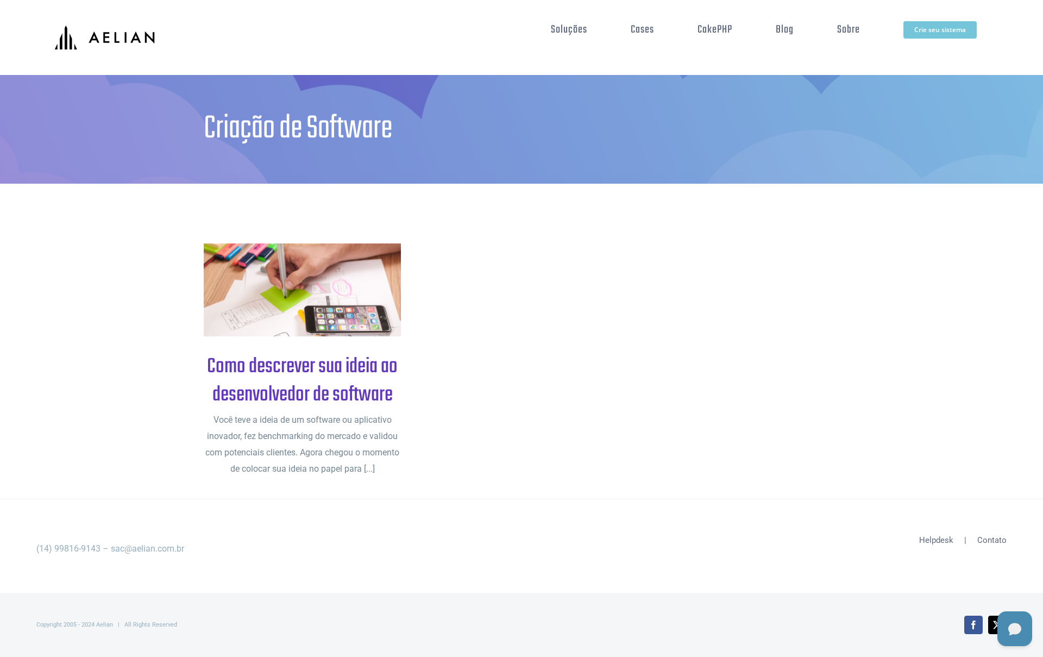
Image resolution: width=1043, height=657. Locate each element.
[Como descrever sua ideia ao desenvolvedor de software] (302, 289)
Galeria (320, 290)
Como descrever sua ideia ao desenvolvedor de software (285, 290)
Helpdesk (936, 540)
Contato (992, 540)
